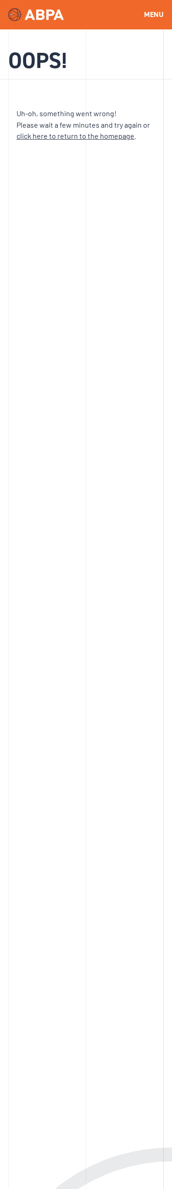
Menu (154, 15)
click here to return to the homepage (75, 135)
